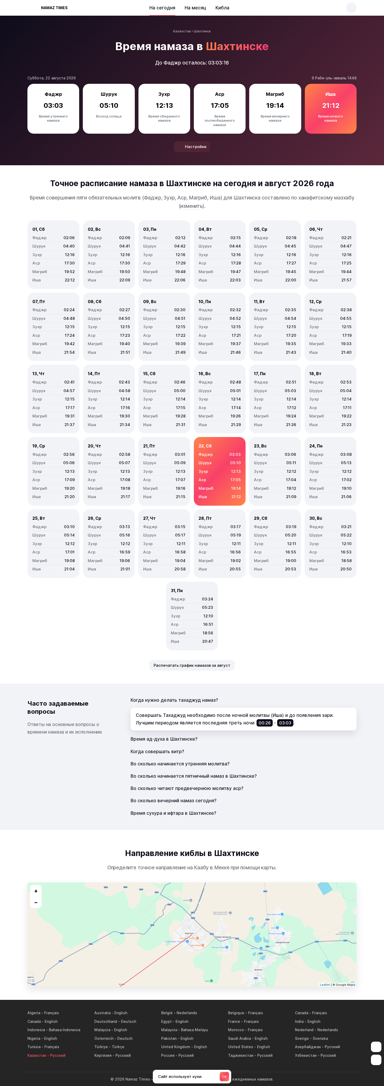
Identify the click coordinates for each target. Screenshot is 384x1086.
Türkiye (101, 1046)
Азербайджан (308, 1046)
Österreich (103, 1038)
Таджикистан (240, 1055)
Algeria (33, 1013)
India (299, 1021)
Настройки (195, 146)
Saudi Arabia (239, 1038)
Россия (167, 1055)
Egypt (166, 1021)
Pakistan (169, 1038)
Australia (102, 1013)
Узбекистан (306, 1055)
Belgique (236, 1013)
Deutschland (105, 1021)
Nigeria (33, 1038)
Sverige (302, 1038)
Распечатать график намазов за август (192, 665)
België (167, 1013)
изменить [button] (191, 206)
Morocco (236, 1030)
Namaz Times (54, 7)
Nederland (304, 1030)
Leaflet (325, 985)
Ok (224, 1077)
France (234, 1021)
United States (240, 1046)
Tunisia (33, 1046)
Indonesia (36, 1030)
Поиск (351, 8)
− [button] (36, 902)
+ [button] (36, 890)
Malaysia (102, 1030)
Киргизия (103, 1055)
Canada (301, 1013)
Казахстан (36, 1055)
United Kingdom (175, 1046)
